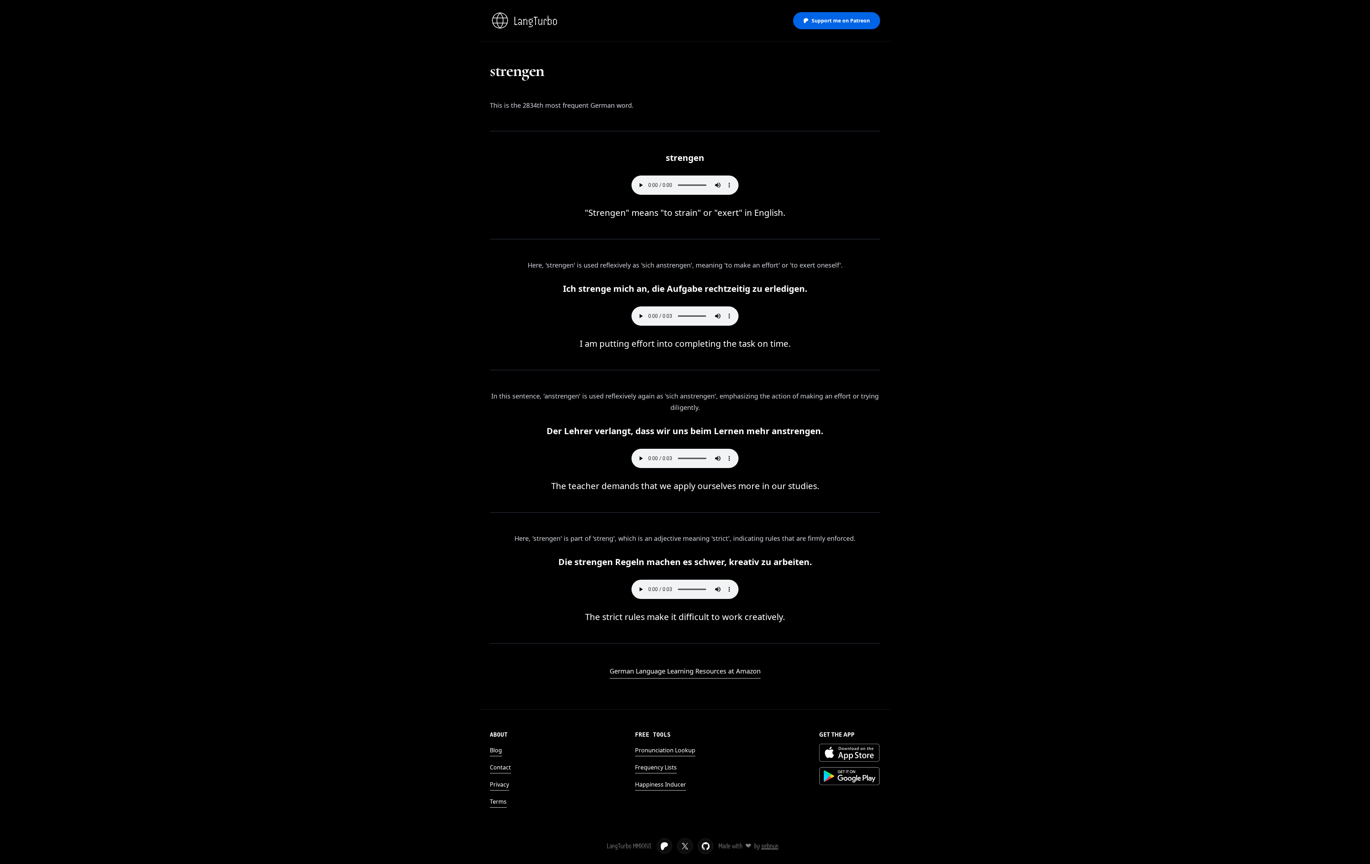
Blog (496, 750)
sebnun (769, 846)
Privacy (499, 784)
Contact (500, 767)
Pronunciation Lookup (665, 750)
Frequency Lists (656, 767)
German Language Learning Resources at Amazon (685, 671)
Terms (498, 801)
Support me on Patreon (841, 20)
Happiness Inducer (660, 784)
